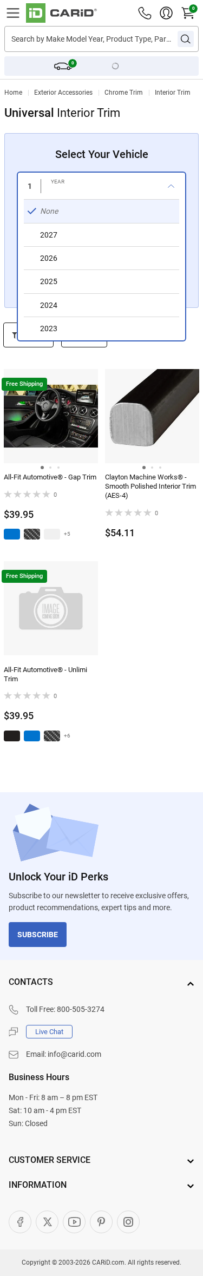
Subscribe (37, 934)
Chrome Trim (123, 92)
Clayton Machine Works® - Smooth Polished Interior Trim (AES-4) (150, 486)
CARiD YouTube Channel (74, 1222)
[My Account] (166, 13)
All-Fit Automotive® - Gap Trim (50, 477)
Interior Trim (173, 92)
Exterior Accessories (63, 92)
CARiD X (47, 1222)
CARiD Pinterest (101, 1222)
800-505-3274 (80, 1009)
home (13, 92)
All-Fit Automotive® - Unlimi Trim (45, 674)
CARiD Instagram (128, 1222)
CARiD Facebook (20, 1222)
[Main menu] (13, 13)
